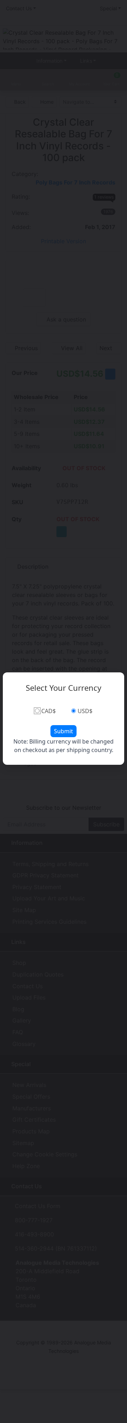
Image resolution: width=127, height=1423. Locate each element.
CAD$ (48, 711)
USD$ (85, 711)
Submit (63, 731)
